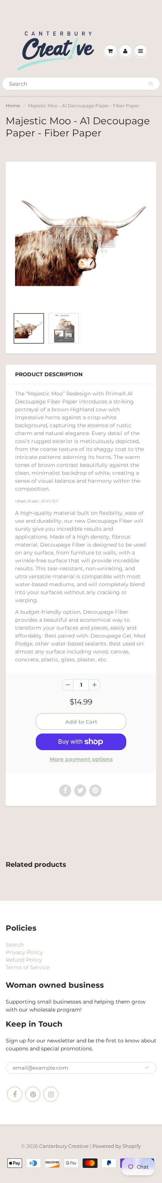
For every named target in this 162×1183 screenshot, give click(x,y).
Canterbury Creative (64, 1146)
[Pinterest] (32, 1094)
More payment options (81, 759)
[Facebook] (14, 1094)
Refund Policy (24, 959)
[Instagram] (50, 1094)
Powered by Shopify (116, 1146)
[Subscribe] (147, 1067)
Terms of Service (27, 967)
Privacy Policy (24, 952)
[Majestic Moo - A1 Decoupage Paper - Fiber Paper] (81, 239)
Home (13, 105)
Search (15, 944)
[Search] (150, 84)
